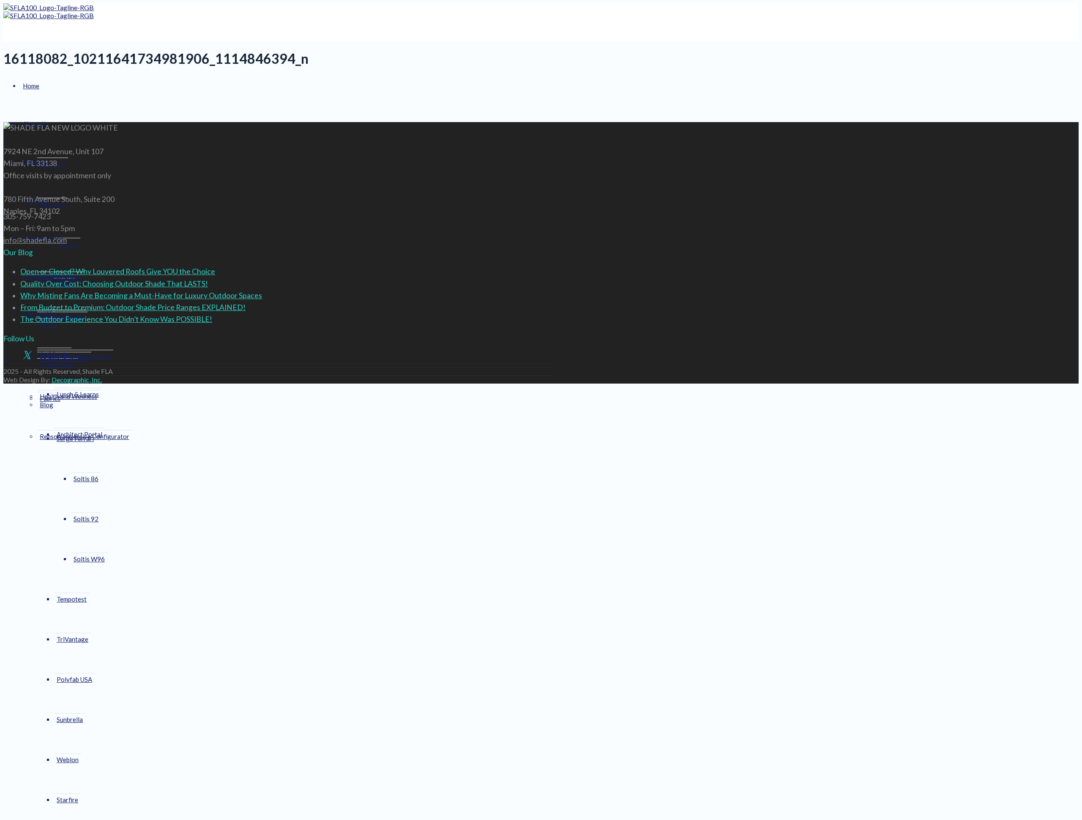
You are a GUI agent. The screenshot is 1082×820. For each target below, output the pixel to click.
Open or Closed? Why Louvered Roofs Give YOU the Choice (117, 271)
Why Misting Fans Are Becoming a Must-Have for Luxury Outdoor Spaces (141, 295)
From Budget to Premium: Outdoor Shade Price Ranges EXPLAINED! (133, 307)
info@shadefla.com (35, 240)
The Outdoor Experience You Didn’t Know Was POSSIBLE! (116, 319)
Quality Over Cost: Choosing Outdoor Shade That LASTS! (114, 283)
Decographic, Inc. (77, 380)
